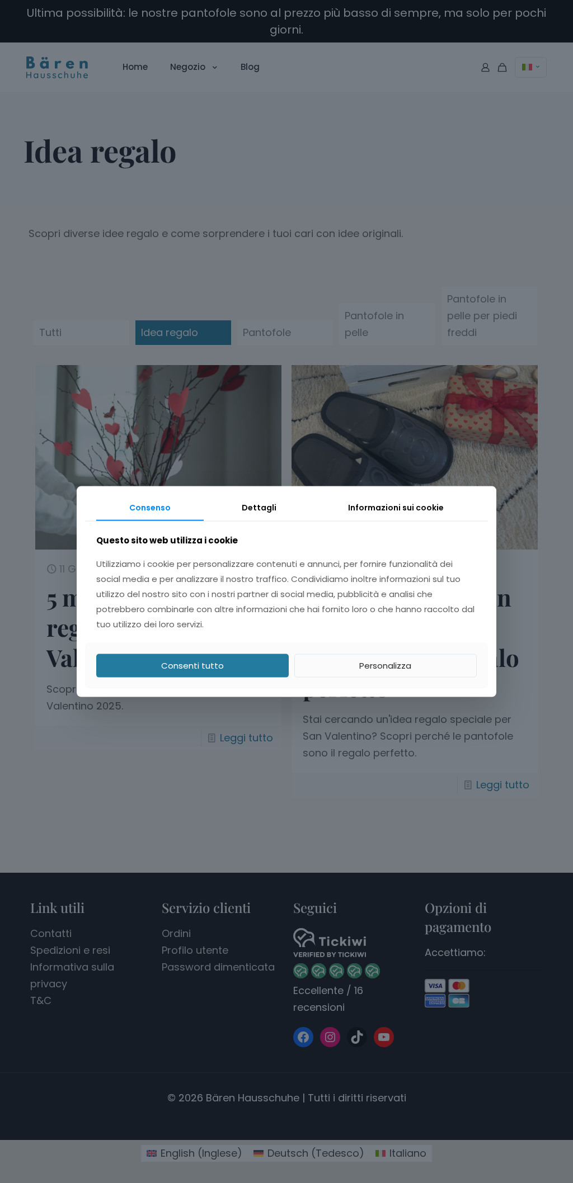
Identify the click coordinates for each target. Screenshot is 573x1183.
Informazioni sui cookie (396, 507)
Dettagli (259, 507)
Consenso (150, 507)
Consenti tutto (192, 665)
